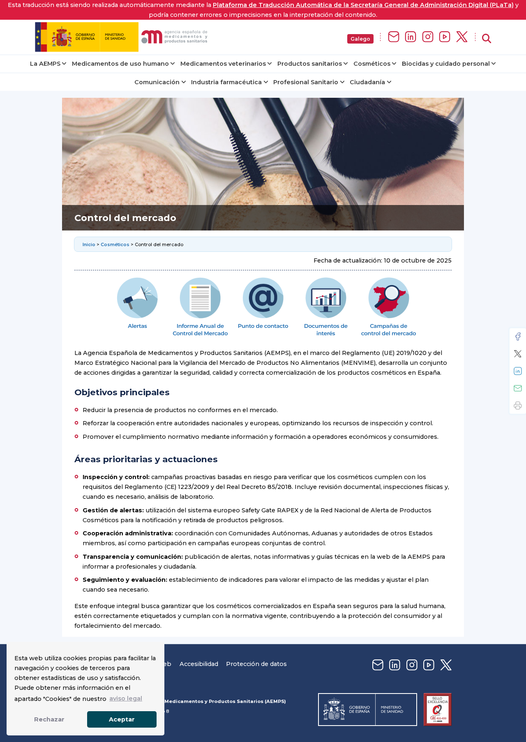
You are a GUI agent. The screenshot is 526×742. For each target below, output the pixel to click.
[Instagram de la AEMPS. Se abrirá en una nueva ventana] (427, 37)
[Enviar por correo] (518, 388)
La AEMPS (45, 63)
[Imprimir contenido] (518, 405)
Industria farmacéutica (226, 82)
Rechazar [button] (49, 719)
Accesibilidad (199, 664)
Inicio (90, 244)
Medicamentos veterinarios (223, 63)
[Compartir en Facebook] (518, 336)
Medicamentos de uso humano (120, 63)
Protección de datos (256, 664)
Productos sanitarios (309, 63)
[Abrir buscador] (486, 39)
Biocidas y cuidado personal (446, 63)
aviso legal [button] (125, 698)
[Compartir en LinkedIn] (518, 371)
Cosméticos (371, 63)
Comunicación (157, 82)
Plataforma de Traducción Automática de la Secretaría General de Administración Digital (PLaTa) (363, 5)
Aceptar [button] (122, 719)
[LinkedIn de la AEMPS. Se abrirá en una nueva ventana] (410, 37)
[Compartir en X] (518, 354)
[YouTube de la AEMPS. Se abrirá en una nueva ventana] (444, 37)
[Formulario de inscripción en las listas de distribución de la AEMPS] (393, 37)
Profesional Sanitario (305, 82)
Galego (360, 39)
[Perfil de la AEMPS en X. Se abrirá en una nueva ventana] (461, 37)
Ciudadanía (367, 82)
